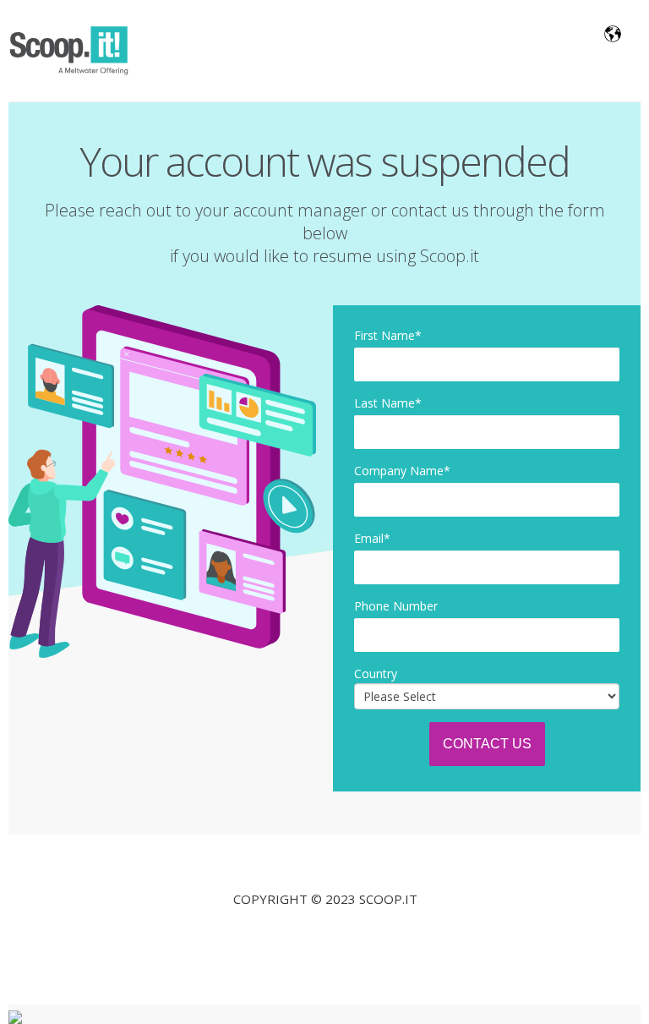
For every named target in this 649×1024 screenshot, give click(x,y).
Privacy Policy (325, 936)
